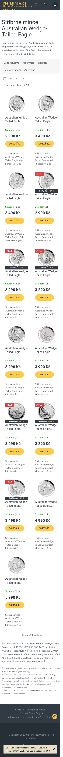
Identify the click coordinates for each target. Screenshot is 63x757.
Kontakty (51, 717)
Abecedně (29, 70)
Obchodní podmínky (30, 713)
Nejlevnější (28, 62)
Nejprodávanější (12, 70)
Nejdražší (43, 62)
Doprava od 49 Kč (35, 709)
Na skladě (16, 78)
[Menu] (55, 4)
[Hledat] (35, 4)
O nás (18, 709)
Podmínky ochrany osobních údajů (24, 717)
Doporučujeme (11, 62)
